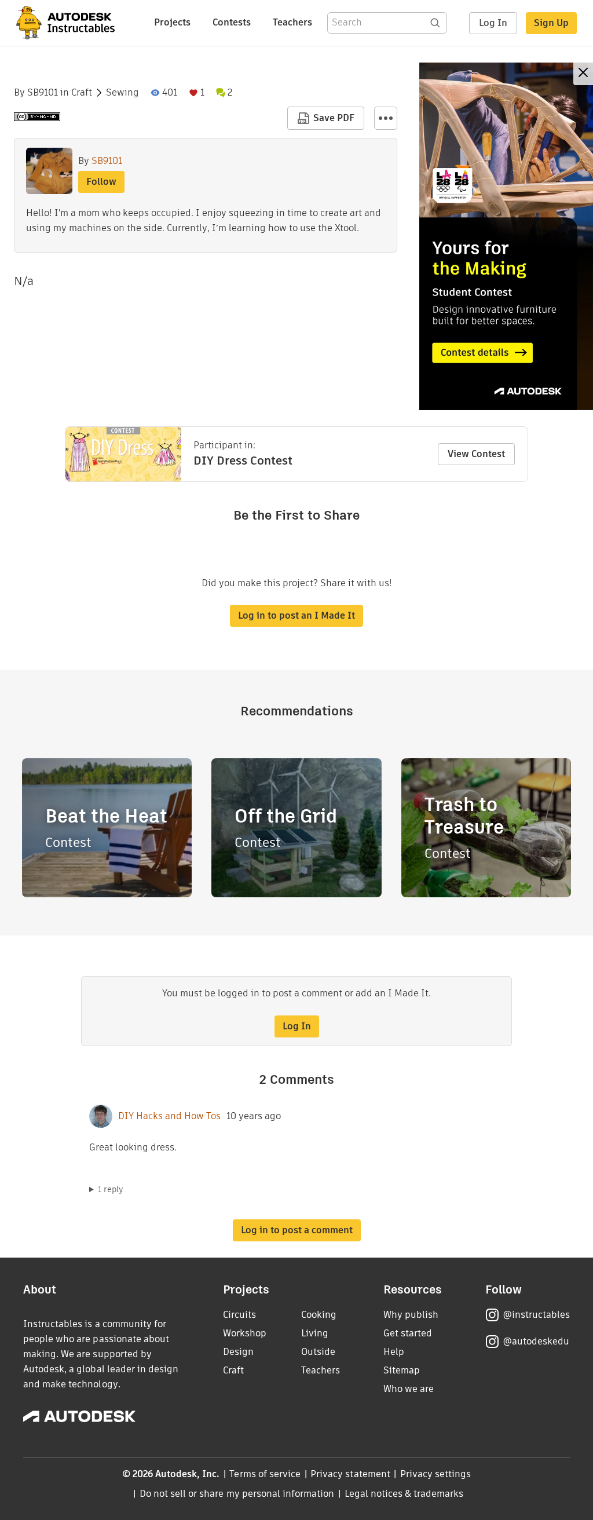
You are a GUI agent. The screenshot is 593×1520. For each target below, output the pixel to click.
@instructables (536, 1314)
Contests (232, 22)
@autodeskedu (536, 1341)
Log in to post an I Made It (296, 615)
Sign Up (551, 23)
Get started (407, 1333)
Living (314, 1333)
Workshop (244, 1333)
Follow (101, 181)
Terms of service (265, 1474)
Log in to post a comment (297, 1230)
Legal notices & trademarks (404, 1493)
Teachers (292, 22)
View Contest (476, 454)
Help (393, 1351)
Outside (318, 1351)
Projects (172, 22)
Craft (81, 92)
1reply (110, 1189)
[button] (385, 118)
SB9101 (42, 92)
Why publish (410, 1314)
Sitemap (401, 1370)
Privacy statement (350, 1474)
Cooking (318, 1314)
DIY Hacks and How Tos (169, 1116)
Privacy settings (435, 1474)
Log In (493, 23)
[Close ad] (583, 74)
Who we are (408, 1388)
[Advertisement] (506, 236)
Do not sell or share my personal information (237, 1493)
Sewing (122, 92)
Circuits (239, 1314)
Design (238, 1351)
